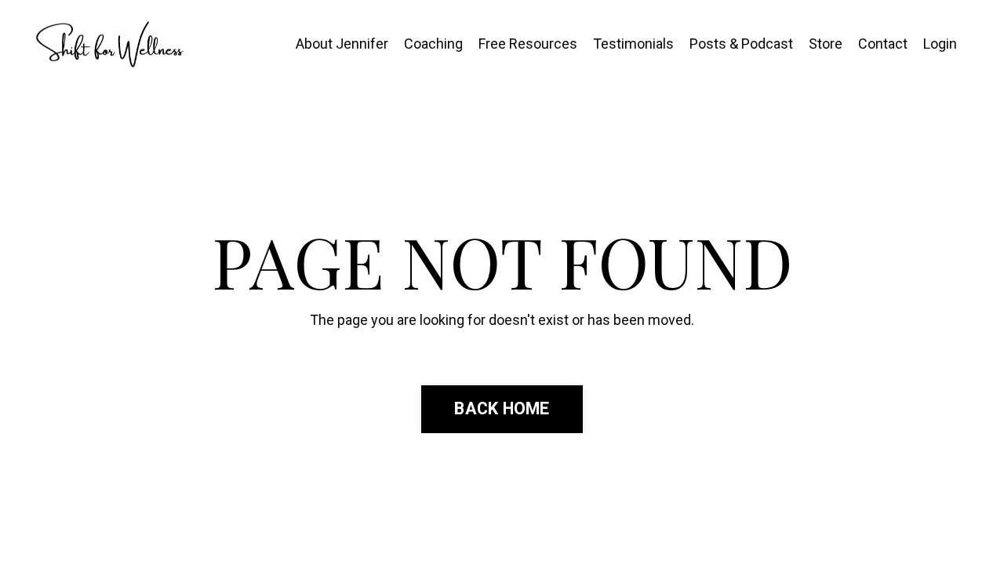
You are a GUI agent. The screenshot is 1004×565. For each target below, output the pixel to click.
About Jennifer (342, 43)
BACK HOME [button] (501, 408)
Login (940, 43)
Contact (883, 43)
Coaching (433, 43)
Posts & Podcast (741, 43)
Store (825, 43)
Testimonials (633, 43)
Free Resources (527, 43)
